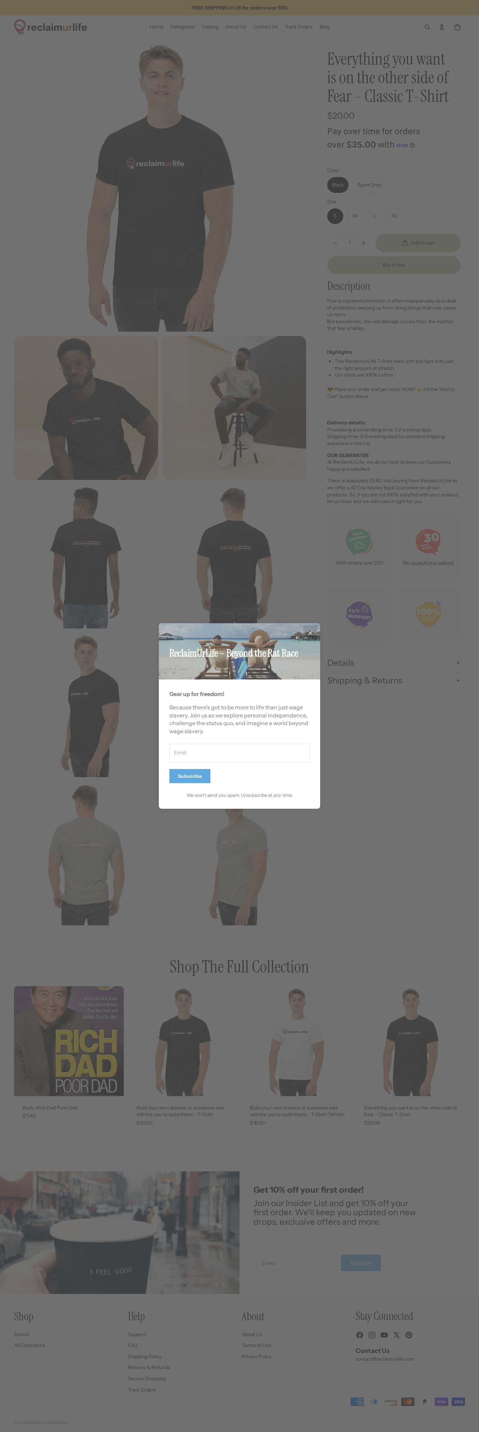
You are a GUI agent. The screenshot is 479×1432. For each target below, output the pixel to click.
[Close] (310, 633)
